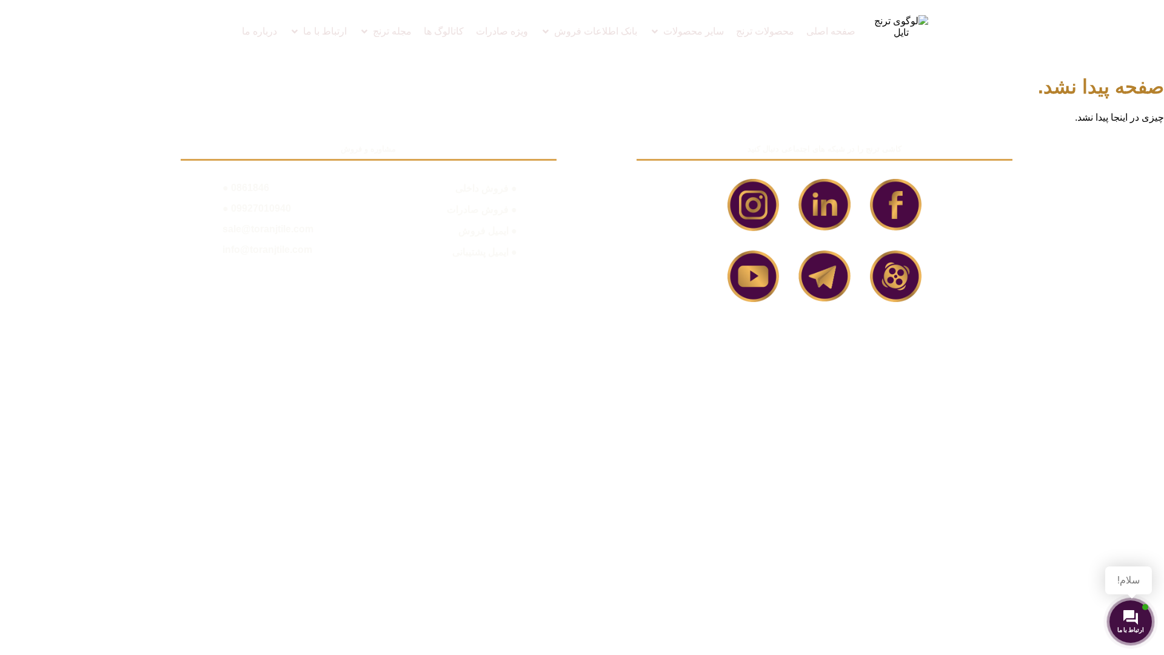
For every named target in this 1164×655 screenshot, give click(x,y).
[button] (686, 31)
